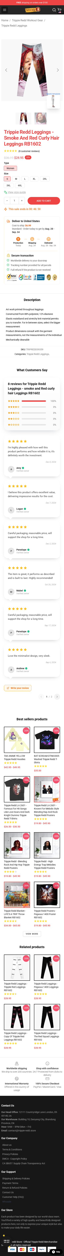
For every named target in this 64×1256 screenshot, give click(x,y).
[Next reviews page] (57, 697)
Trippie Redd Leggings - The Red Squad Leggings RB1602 (46, 1036)
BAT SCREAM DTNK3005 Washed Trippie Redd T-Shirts (46, 759)
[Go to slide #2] (40, 118)
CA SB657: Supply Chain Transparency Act (23, 1163)
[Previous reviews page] (41, 697)
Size (6, 173)
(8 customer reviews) (29, 151)
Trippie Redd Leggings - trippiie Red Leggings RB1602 (15, 987)
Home (4, 20)
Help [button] (58, 1252)
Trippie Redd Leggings (14, 25)
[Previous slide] (6, 70)
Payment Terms (10, 1183)
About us (6, 1145)
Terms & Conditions (12, 1149)
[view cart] (59, 10)
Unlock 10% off (7, 1241)
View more (32, 934)
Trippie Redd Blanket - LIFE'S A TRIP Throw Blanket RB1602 (15, 914)
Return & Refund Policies (14, 1187)
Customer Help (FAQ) (13, 1197)
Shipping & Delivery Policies (16, 1178)
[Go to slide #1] (23, 118)
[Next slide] (57, 70)
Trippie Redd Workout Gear (27, 20)
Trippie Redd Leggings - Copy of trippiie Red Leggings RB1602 (15, 1036)
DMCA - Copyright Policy (14, 1158)
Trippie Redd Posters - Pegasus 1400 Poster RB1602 (45, 914)
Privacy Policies (10, 1154)
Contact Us (8, 1192)
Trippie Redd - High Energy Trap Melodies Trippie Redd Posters (45, 864)
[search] (54, 10)
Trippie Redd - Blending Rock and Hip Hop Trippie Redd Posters (17, 864)
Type (6, 163)
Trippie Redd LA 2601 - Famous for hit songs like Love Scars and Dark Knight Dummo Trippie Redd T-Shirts (17, 812)
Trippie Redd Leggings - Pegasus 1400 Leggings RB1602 (46, 987)
